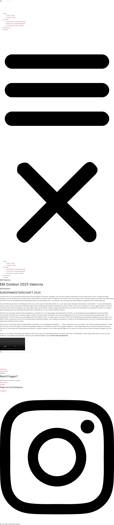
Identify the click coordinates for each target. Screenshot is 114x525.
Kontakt (5, 29)
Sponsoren (6, 27)
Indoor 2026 (11, 15)
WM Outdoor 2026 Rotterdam (16, 21)
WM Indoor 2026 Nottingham (16, 23)
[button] (57, 145)
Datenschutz (4, 371)
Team (5, 13)
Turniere (5, 19)
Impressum (3, 369)
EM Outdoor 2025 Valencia (15, 25)
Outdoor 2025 (11, 17)
